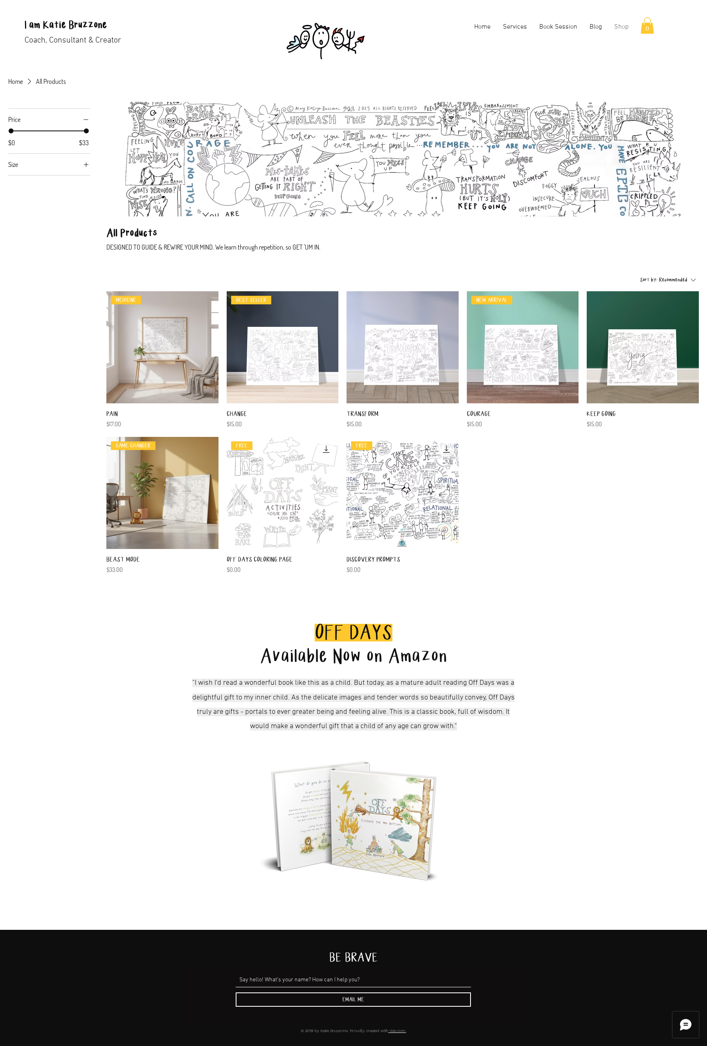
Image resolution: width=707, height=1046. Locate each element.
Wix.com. (397, 1030)
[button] (647, 25)
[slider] (11, 131)
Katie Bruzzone (73, 25)
